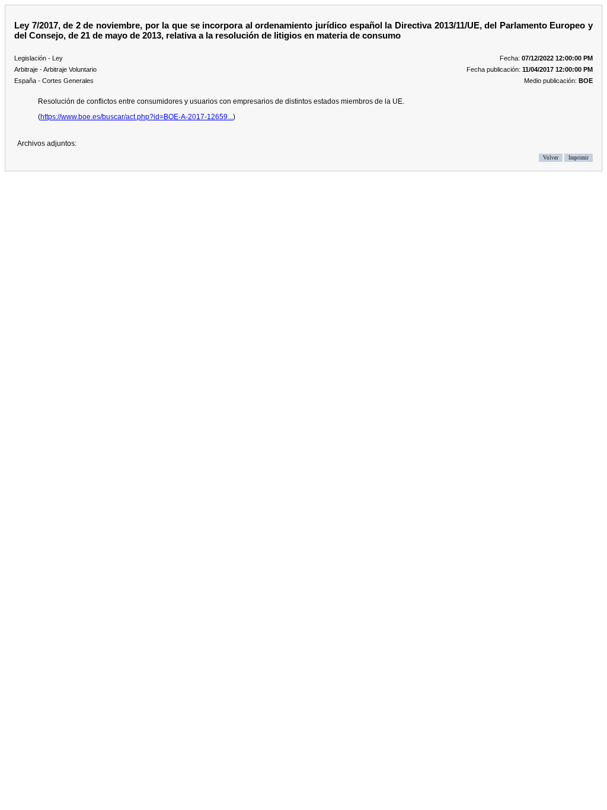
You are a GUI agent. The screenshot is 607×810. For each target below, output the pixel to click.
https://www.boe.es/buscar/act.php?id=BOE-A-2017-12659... (136, 117)
